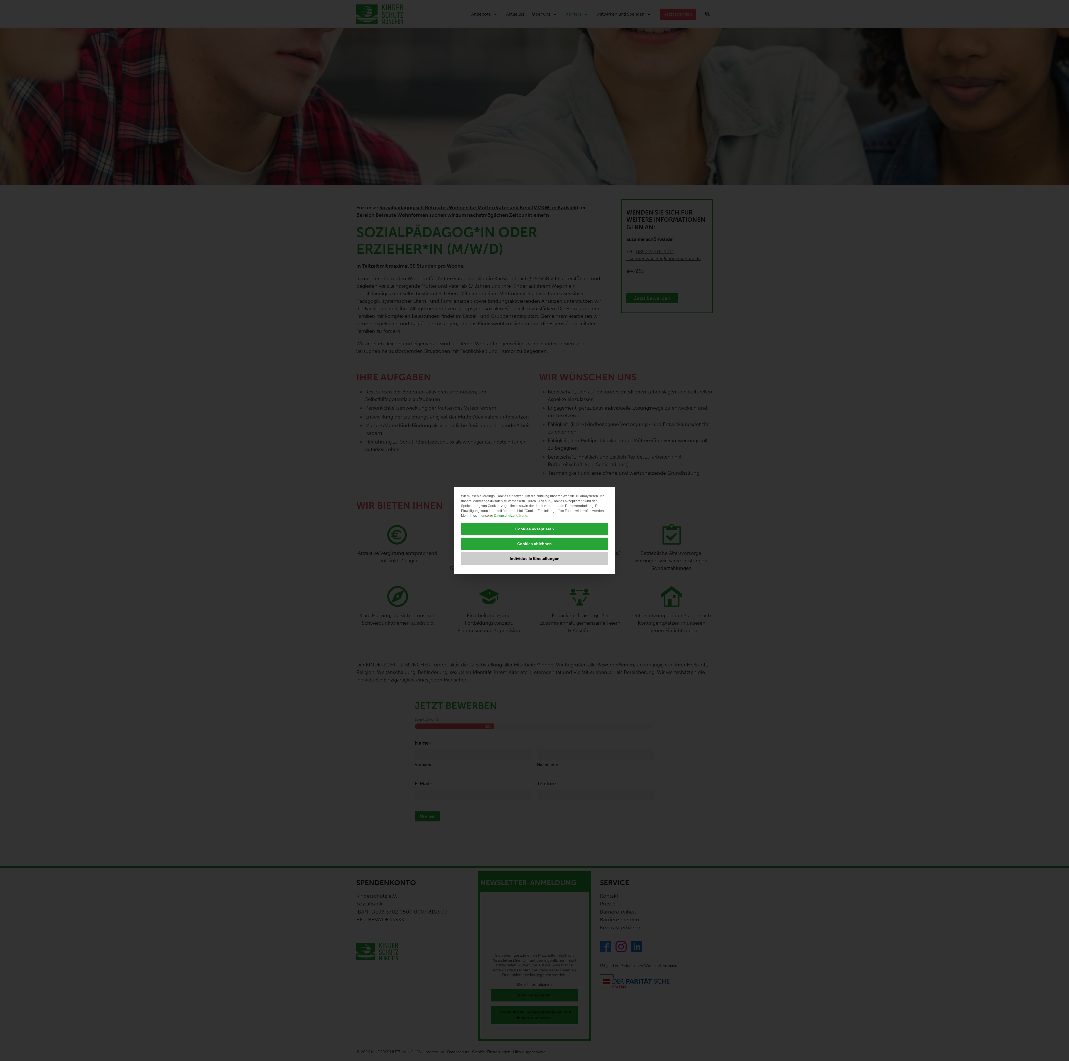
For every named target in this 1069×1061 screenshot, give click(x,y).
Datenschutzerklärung (510, 516)
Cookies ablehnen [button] (534, 543)
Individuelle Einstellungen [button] (535, 558)
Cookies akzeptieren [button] (534, 529)
